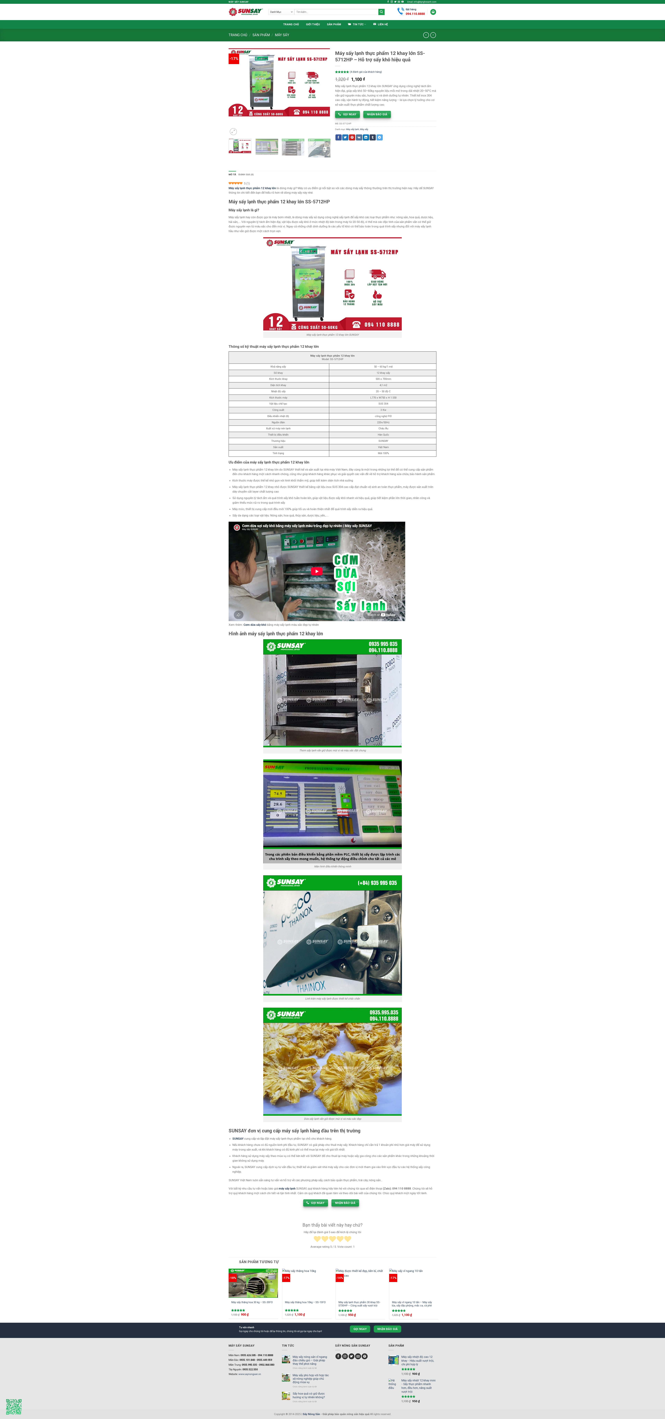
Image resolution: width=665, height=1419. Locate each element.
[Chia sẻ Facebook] (338, 137)
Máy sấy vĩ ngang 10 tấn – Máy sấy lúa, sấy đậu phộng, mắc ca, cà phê (412, 1304)
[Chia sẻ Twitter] (345, 137)
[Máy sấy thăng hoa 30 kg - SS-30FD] (253, 1283)
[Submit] (381, 12)
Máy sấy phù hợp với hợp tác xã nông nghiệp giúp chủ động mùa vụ (311, 1378)
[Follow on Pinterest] (365, 1356)
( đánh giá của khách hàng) (366, 72)
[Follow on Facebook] (388, 2)
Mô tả (232, 174)
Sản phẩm (334, 24)
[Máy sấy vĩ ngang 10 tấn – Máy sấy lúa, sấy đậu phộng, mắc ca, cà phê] (413, 1283)
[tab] (232, 174)
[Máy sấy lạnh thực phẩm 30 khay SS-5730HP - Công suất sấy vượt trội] (360, 1283)
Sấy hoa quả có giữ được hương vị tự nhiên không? (309, 1395)
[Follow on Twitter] (395, 2)
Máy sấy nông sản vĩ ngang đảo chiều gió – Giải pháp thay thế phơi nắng (310, 1360)
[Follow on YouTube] (402, 2)
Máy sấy (282, 35)
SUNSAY (237, 1138)
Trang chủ (291, 24)
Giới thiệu (313, 24)
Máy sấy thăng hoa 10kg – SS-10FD (305, 1302)
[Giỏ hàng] (433, 12)
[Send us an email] (399, 2)
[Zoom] (233, 131)
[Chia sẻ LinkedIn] (366, 137)
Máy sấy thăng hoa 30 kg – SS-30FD (252, 1302)
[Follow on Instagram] (392, 2)
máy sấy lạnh (287, 1188)
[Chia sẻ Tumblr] (373, 137)
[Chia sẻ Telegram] (379, 137)
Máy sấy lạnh (352, 129)
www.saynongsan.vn (249, 1374)
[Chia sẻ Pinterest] (352, 137)
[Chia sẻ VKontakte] (359, 137)
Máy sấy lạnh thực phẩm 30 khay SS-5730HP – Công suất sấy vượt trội (359, 1304)
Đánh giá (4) (246, 174)
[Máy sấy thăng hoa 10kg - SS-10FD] (306, 1283)
